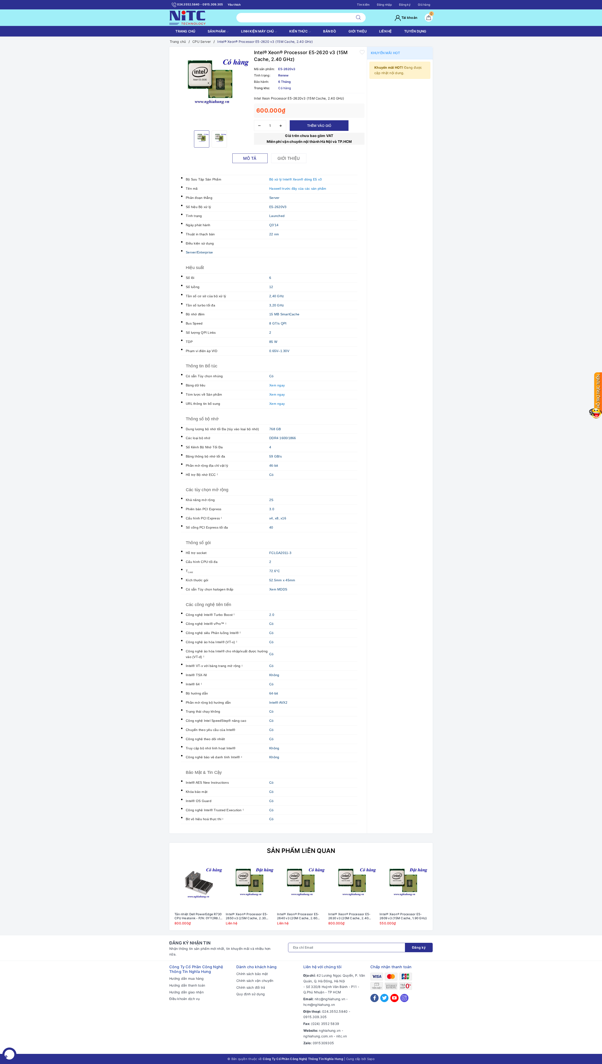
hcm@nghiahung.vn (319, 1005)
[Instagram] (404, 998)
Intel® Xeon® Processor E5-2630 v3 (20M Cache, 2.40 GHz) (349, 916)
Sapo (371, 1059)
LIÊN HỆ (385, 31)
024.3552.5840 (335, 1011)
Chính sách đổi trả (250, 987)
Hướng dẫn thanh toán (187, 985)
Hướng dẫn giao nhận (186, 992)
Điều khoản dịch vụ (184, 999)
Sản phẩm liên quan (301, 850)
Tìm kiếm (363, 4)
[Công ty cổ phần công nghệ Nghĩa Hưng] (187, 17)
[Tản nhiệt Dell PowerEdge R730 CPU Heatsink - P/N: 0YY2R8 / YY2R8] (198, 886)
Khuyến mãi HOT (385, 53)
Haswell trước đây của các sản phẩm (297, 188)
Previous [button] (159, 896)
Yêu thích (234, 4)
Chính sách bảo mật (252, 974)
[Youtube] (394, 998)
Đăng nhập (384, 4)
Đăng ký (405, 4)
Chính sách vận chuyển (254, 981)
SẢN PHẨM (217, 31)
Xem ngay (277, 385)
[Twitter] (384, 998)
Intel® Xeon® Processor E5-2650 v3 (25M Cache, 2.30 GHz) (247, 916)
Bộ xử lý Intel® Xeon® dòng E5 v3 (295, 179)
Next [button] (442, 896)
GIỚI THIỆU (358, 31)
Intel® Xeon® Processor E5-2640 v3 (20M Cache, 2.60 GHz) (298, 916)
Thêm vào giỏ (319, 126)
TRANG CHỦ (185, 31)
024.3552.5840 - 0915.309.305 (199, 4)
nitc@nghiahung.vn (330, 999)
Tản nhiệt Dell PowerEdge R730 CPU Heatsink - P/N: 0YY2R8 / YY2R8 (198, 916)
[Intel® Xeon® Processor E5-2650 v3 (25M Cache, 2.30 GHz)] (250, 886)
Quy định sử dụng (250, 994)
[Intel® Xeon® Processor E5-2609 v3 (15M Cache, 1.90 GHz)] (404, 886)
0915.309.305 (315, 1017)
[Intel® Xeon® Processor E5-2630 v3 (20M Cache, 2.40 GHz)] (352, 886)
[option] (210, 88)
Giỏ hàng (424, 4)
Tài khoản (409, 18)
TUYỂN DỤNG (415, 31)
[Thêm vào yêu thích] (362, 52)
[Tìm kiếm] (358, 17)
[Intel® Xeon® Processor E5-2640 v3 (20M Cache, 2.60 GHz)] (301, 886)
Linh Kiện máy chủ (258, 31)
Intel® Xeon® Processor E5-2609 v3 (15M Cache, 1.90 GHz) (403, 916)
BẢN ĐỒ (329, 31)
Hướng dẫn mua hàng (186, 978)
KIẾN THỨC (299, 31)
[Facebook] (374, 998)
